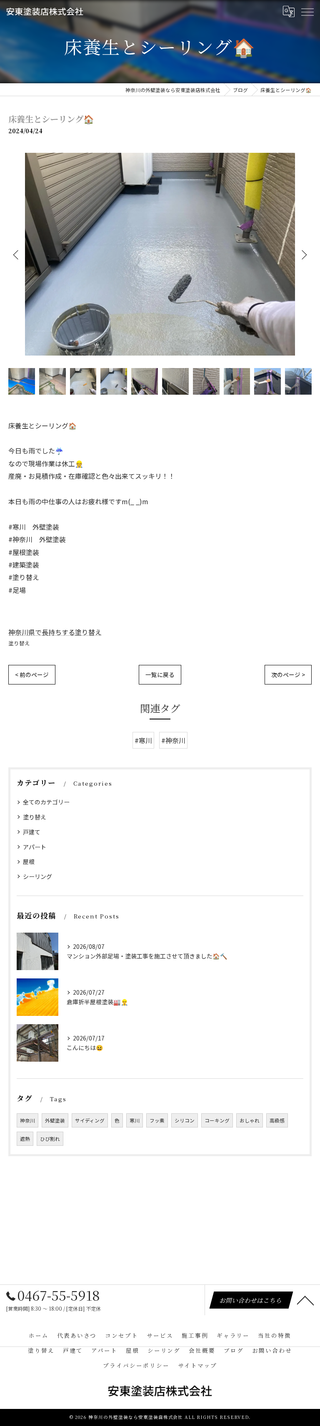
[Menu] (307, 11)
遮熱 (25, 1138)
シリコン (185, 1120)
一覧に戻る (160, 674)
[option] (160, 254)
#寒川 (143, 740)
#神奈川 (173, 740)
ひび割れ (50, 1138)
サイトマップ (197, 1365)
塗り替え (19, 643)
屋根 (29, 861)
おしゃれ (250, 1120)
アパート (34, 847)
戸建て (31, 832)
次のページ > (288, 674)
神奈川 (27, 1120)
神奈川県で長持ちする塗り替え (55, 632)
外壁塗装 (55, 1120)
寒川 (135, 1120)
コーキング (217, 1120)
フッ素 (157, 1120)
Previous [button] (16, 254)
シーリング (37, 876)
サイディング (90, 1120)
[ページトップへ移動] (305, 1300)
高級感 (277, 1120)
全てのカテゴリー (46, 802)
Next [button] (303, 254)
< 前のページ (32, 674)
